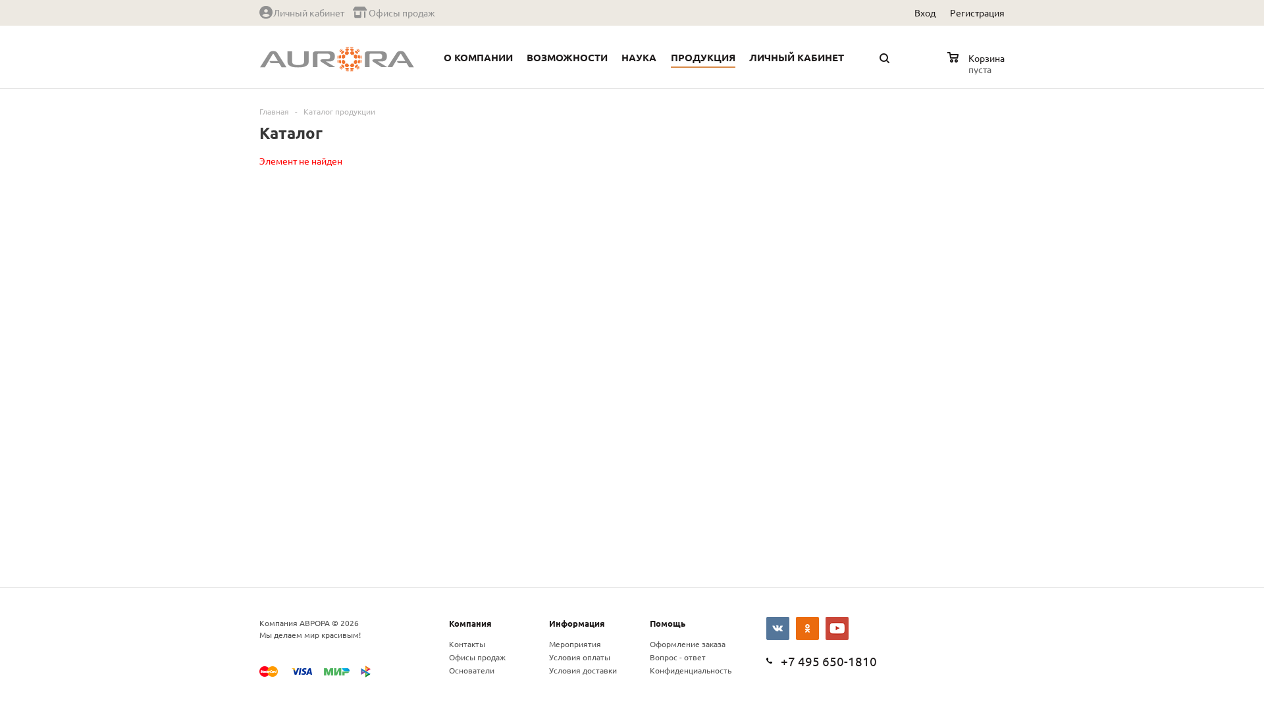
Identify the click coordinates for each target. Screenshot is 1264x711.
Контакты (467, 644)
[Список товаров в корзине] (977, 67)
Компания (470, 623)
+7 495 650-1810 (829, 661)
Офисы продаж (477, 657)
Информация (577, 623)
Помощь (667, 623)
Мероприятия (575, 644)
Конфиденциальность (690, 670)
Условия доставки (583, 670)
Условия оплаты (579, 657)
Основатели (471, 670)
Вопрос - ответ (678, 657)
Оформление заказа (687, 644)
